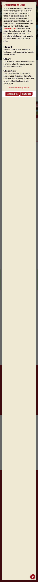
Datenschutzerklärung (9, 28)
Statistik (8, 59)
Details (10, 88)
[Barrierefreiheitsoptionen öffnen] (32, 576)
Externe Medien (10, 71)
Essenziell (8, 47)
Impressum (26, 88)
